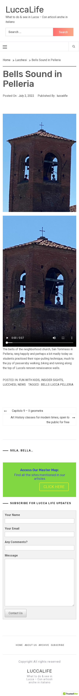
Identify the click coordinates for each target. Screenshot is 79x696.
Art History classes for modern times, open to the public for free (40, 420)
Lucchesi (9, 384)
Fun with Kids (29, 380)
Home (19, 645)
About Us (31, 645)
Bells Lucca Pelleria (57, 384)
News (22, 384)
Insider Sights (52, 380)
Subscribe (57, 645)
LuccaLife (25, 10)
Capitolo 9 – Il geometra (27, 411)
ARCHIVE (44, 645)
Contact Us (16, 613)
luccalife (62, 96)
